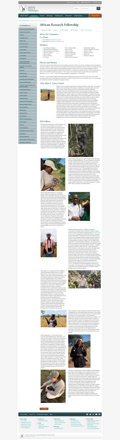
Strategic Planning (24, 136)
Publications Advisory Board (27, 130)
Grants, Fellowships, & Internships (44, 427)
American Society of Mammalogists (39, 435)
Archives (22, 35)
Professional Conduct (42, 414)
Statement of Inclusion (26, 422)
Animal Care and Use (25, 32)
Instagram (93, 414)
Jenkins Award (23, 95)
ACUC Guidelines (25, 427)
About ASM (24, 16)
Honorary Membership (25, 82)
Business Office (96, 2)
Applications (41, 424)
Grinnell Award (23, 76)
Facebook (87, 414)
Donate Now (95, 16)
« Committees (44, 409)
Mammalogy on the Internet (77, 425)
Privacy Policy (23, 414)
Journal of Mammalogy (60, 422)
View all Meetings (59, 428)
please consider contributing (53, 73)
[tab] (46, 30)
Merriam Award (23, 113)
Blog (78, 2)
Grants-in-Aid (23, 73)
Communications (24, 46)
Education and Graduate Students (26, 66)
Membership (78, 16)
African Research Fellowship (27, 29)
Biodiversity (23, 40)
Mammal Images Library (25, 104)
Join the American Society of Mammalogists (93, 421)
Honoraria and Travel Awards (27, 79)
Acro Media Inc (32, 436)
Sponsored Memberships (93, 428)
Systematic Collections (25, 142)
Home (19, 20)
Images (76, 8)
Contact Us (71, 2)
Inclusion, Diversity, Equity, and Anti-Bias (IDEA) (27, 85)
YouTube (96, 414)
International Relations (25, 89)
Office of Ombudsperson (26, 119)
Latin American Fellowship (26, 101)
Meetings (49, 16)
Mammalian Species (75, 422)
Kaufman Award (24, 98)
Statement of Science (26, 424)
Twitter (90, 414)
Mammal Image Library (76, 424)
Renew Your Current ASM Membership (93, 424)
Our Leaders (24, 420)
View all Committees (43, 420)
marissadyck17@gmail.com (56, 41)
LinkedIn (99, 414)
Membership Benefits (92, 426)
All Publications (58, 424)
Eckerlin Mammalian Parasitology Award (25, 62)
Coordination (23, 55)
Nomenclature (23, 116)
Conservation (23, 49)
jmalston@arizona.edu (54, 39)
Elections (22, 70)
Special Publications (59, 420)
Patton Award (23, 122)
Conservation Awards (25, 52)
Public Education (24, 127)
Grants (42, 16)
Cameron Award (24, 43)
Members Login (86, 2)
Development (23, 58)
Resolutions (23, 133)
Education (68, 16)
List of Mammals (75, 420)
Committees (33, 16)
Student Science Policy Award (27, 139)
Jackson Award (23, 92)
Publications (59, 16)
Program (22, 124)
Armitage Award (24, 38)
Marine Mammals (24, 107)
